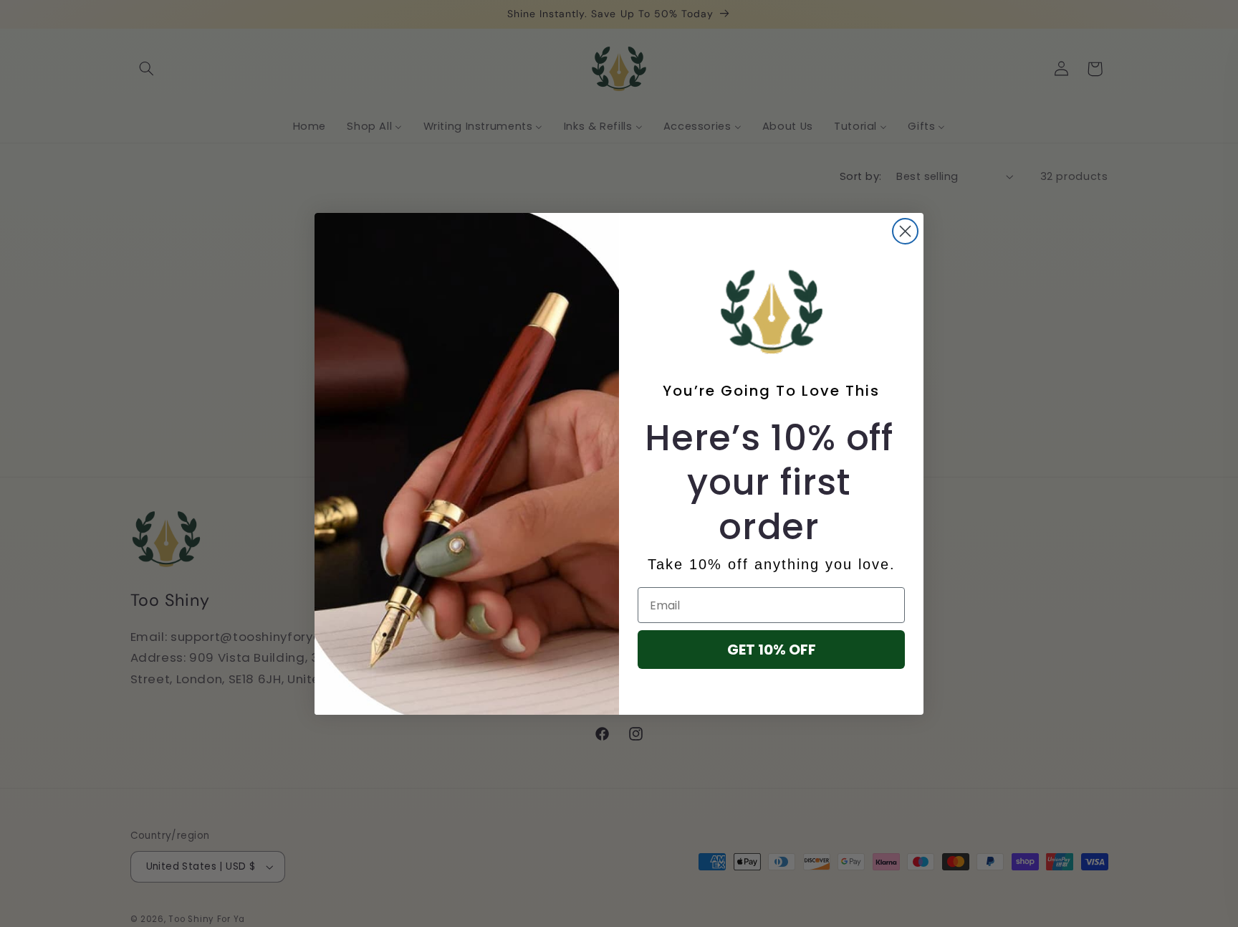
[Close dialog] (905, 231)
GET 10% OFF (771, 650)
